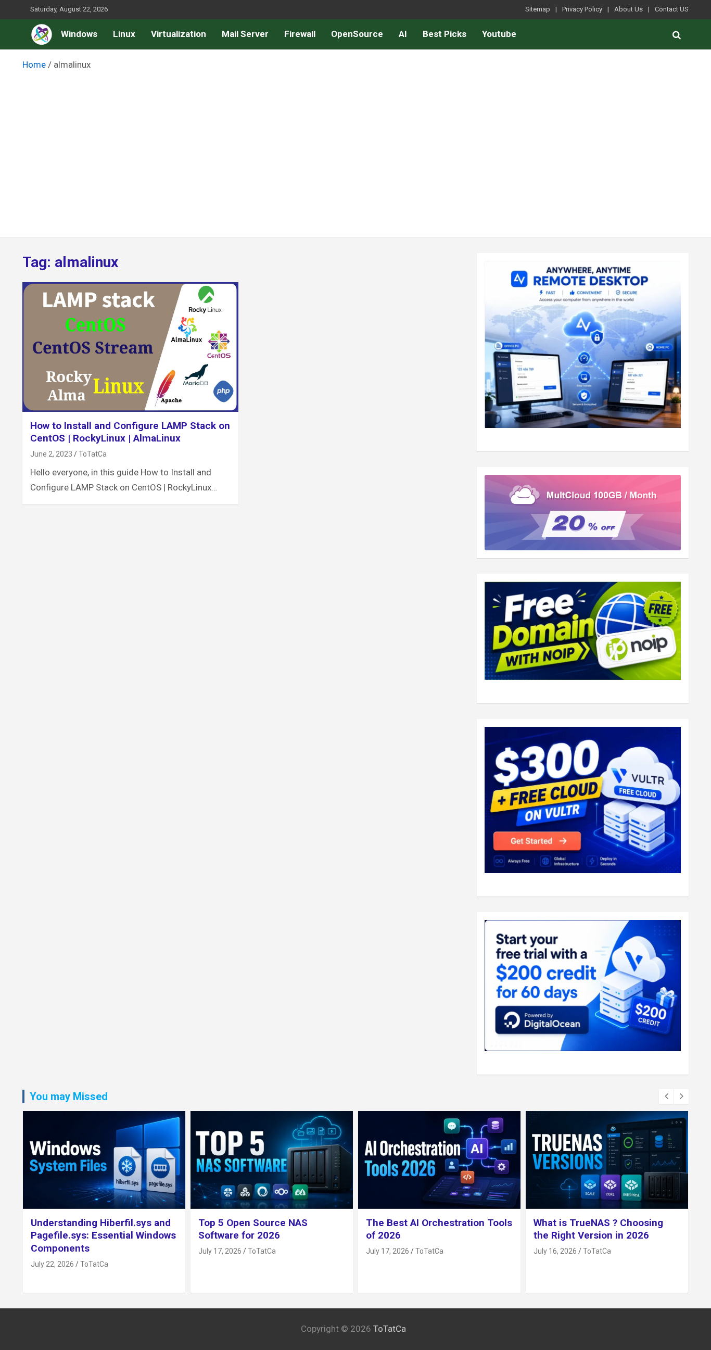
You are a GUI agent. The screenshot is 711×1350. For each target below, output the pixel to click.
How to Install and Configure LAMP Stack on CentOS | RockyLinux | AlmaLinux (130, 432)
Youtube (499, 34)
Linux (124, 34)
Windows (79, 34)
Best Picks (444, 34)
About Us (628, 9)
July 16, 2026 (555, 1251)
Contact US (672, 9)
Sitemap (537, 9)
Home (41, 34)
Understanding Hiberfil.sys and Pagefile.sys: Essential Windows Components (103, 1235)
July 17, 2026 (220, 1251)
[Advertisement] (355, 151)
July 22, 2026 (52, 1264)
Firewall (299, 34)
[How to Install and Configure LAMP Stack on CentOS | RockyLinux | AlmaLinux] (130, 347)
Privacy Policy (582, 9)
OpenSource (357, 34)
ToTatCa (93, 454)
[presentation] (666, 1096)
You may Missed (69, 1096)
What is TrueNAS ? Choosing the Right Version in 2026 (598, 1229)
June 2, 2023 (51, 454)
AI (403, 34)
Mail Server (245, 34)
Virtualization (178, 34)
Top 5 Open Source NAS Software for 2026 (253, 1229)
